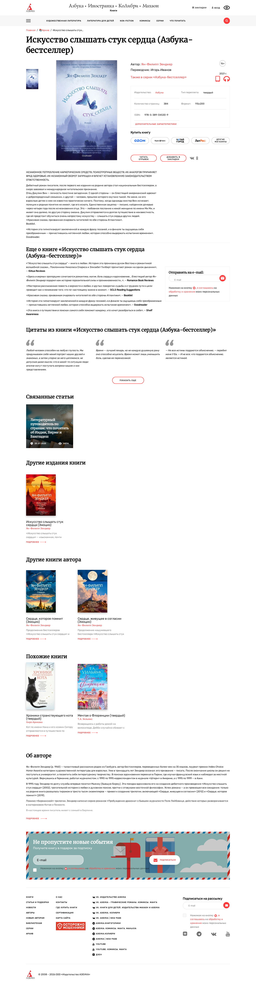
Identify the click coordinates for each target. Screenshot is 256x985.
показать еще (128, 380)
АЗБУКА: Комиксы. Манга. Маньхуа (116, 928)
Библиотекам (34, 923)
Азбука (76, 6)
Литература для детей (100, 21)
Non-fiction (127, 21)
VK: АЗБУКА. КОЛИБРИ (108, 913)
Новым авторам (35, 918)
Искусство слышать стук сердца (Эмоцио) (44, 523)
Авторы (30, 913)
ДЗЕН (99, 954)
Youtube (101, 944)
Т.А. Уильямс (85, 719)
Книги (113, 10)
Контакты (61, 902)
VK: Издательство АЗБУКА (111, 897)
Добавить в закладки (173, 158)
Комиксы (145, 21)
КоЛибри (128, 6)
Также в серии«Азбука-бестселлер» (159, 77)
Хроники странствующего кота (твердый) (49, 717)
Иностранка (101, 6)
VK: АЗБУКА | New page (108, 918)
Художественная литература (63, 21)
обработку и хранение (182, 291)
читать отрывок (144, 158)
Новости (31, 907)
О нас (59, 897)
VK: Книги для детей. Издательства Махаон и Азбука (128, 907)
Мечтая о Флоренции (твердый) (101, 715)
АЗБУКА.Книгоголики (108, 923)
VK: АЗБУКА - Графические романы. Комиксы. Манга (126, 902)
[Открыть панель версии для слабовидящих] (227, 8)
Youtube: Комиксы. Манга (111, 949)
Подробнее (32, 542)
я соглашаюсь (205, 287)
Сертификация (64, 913)
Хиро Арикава (34, 722)
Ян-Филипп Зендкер (156, 64)
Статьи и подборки (37, 902)
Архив (29, 934)
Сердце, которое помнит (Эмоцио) (44, 620)
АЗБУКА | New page (106, 939)
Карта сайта (63, 918)
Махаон (150, 6)
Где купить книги (66, 907)
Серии (160, 21)
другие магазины (221, 140)
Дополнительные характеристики (156, 124)
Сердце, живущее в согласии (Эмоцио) (99, 620)
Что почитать (178, 21)
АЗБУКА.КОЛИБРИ (105, 934)
